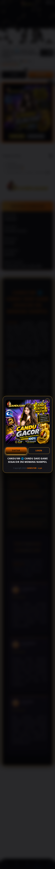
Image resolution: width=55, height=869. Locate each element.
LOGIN (39, 450)
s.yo (40, 468)
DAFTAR (16, 450)
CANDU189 (31, 468)
